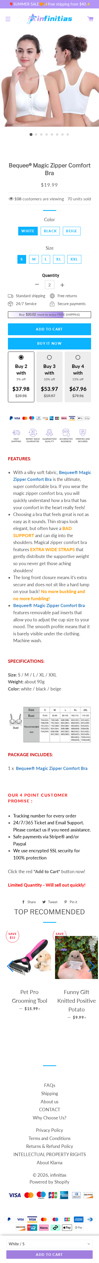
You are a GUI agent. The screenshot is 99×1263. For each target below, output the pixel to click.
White (28, 231)
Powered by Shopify (49, 1182)
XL (58, 259)
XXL (74, 259)
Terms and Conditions (49, 1138)
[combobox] (49, 1244)
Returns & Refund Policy (49, 1146)
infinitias (58, 1175)
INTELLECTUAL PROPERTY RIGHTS (49, 1154)
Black (50, 231)
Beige (71, 231)
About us (49, 1101)
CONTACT (49, 1109)
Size (50, 248)
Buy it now (49, 343)
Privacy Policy (49, 1130)
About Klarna (49, 1162)
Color (49, 219)
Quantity (50, 275)
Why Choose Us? (50, 1117)
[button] (10, 966)
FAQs (49, 1085)
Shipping (49, 1093)
